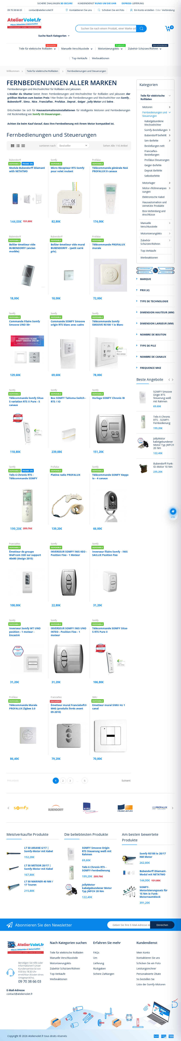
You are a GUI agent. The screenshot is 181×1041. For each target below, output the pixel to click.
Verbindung (168, 10)
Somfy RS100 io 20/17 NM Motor (153, 855)
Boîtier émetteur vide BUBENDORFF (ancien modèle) (22, 248)
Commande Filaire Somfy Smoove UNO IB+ (24, 323)
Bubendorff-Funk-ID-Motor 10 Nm (163, 465)
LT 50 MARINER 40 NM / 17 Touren (38, 883)
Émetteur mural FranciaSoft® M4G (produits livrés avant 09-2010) (69, 708)
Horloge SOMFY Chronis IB (108, 398)
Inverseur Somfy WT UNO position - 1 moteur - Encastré (24, 632)
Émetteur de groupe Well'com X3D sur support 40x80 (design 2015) (25, 555)
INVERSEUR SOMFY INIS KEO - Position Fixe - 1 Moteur (69, 553)
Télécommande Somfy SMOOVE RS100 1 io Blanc (107, 323)
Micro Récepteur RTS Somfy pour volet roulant (67, 169)
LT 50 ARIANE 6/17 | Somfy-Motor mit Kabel (38, 849)
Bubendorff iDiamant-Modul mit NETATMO (153, 873)
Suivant (126, 780)
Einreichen (162, 925)
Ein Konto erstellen (144, 10)
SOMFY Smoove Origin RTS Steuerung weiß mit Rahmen (162, 396)
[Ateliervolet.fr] (24, 22)
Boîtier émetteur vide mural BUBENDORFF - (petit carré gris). (68, 248)
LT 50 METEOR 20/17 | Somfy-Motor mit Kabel (38, 867)
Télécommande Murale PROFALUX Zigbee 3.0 (23, 706)
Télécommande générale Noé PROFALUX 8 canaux (110, 169)
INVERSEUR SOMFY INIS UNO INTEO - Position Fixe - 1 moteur (68, 632)
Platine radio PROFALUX (65, 474)
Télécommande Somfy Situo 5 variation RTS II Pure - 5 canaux (26, 401)
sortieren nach (47, 145)
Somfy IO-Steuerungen (46, 114)
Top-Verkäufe (148, 250)
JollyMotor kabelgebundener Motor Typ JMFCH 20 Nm (163, 443)
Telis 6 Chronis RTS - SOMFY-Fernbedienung (161, 420)
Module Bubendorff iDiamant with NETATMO (27, 169)
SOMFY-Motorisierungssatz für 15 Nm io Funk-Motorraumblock (153, 892)
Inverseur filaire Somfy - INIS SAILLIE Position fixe (110, 553)
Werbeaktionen (149, 257)
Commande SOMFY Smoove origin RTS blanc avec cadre (68, 323)
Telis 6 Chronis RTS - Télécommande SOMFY (23, 476)
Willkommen (13, 71)
